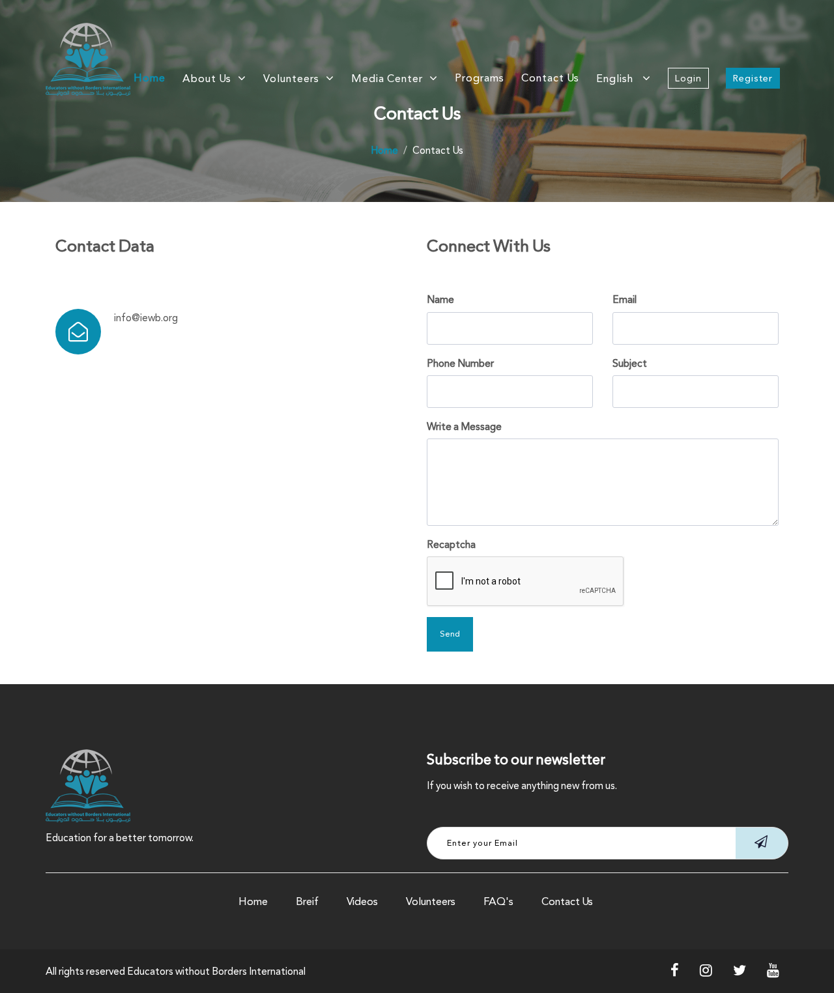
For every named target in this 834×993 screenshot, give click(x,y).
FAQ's (498, 901)
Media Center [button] (387, 78)
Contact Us (550, 77)
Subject (629, 363)
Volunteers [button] (291, 78)
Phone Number (460, 363)
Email (624, 299)
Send (450, 634)
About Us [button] (206, 78)
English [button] (616, 78)
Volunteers (430, 901)
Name (440, 299)
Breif (307, 901)
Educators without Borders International (216, 971)
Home (149, 77)
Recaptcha (451, 544)
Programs (479, 77)
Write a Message (464, 426)
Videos (362, 901)
